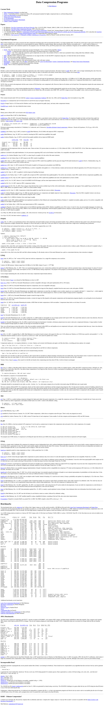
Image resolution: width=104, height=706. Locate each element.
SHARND (6, 63)
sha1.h (2, 679)
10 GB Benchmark (9, 18)
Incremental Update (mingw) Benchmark (14, 19)
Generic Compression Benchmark (61, 61)
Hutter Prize (64, 98)
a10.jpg (16, 625)
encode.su (51, 212)
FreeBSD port (4, 106)
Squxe (2, 609)
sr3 (1, 413)
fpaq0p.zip (3, 476)
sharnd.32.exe (4, 682)
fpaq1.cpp (3, 456)
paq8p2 (2, 204)
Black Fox (3, 606)
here (78, 72)
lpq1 (2, 334)
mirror (6, 186)
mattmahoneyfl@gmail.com (16, 704)
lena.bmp (26, 139)
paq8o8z (3, 207)
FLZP (5, 58)
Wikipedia (37, 88)
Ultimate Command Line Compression (10, 612)
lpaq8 (2, 317)
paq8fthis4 (3, 175)
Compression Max (5, 610)
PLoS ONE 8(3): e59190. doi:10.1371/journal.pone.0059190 (69, 32)
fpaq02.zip (3, 472)
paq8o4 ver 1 (4, 165)
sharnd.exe (3, 680)
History (59, 50)
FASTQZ (99, 32)
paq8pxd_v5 (25, 215)
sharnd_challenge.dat (17, 686)
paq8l (67, 71)
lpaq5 (2, 298)
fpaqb (2, 485)
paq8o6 (2, 177)
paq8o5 (2, 172)
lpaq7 (2, 315)
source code (19, 121)
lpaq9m (2, 322)
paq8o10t (3, 190)
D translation (4, 499)
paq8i (80, 161)
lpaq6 (2, 302)
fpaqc (2, 489)
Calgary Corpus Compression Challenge (36, 98)
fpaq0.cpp (3, 450)
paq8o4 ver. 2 (4, 168)
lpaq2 (2, 285)
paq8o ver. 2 (4, 155)
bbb (2, 367)
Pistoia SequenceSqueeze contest (27, 33)
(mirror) (7, 177)
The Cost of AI (15, 35)
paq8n (2, 134)
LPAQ (9, 52)
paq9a (2, 222)
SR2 (5, 57)
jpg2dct (2, 657)
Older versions (9, 121)
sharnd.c (3, 676)
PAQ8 (5, 50)
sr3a (2, 416)
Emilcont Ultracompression (8, 613)
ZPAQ (5, 14)
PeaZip (2, 103)
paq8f (28, 131)
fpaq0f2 (3, 496)
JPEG (26, 61)
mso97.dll (24, 305)
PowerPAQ (4, 100)
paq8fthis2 (3, 131)
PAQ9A (9, 51)
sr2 (1, 399)
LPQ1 (8, 54)
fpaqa (2, 480)
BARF (5, 64)
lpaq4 (2, 295)
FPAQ (5, 60)
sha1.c (2, 677)
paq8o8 (2, 183)
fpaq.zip (3, 468)
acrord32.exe (16, 305)
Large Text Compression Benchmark (79, 507)
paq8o (2, 137)
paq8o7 (2, 180)
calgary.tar (19, 507)
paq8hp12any (4, 118)
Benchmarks (7, 61)
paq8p (2, 193)
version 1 (15, 360)
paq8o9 (2, 186)
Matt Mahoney (53, 6)
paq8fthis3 (3, 158)
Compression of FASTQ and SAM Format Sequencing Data (37, 32)
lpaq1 (2, 258)
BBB (5, 55)
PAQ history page (30, 112)
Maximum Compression (7, 604)
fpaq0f (2, 493)
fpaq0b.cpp (3, 459)
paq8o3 (2, 161)
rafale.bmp (15, 139)
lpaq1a (2, 268)
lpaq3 (2, 288)
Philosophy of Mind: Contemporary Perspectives (33, 35)
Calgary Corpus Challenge (11, 21)
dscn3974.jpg (24, 625)
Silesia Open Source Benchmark (12, 17)
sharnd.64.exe (4, 683)
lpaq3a (2, 291)
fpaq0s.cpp (3, 463)
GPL (2, 44)
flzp (2, 424)
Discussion (57, 190)
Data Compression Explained (11, 12)
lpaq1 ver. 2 (4, 282)
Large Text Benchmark (10, 15)
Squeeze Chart (4, 607)
